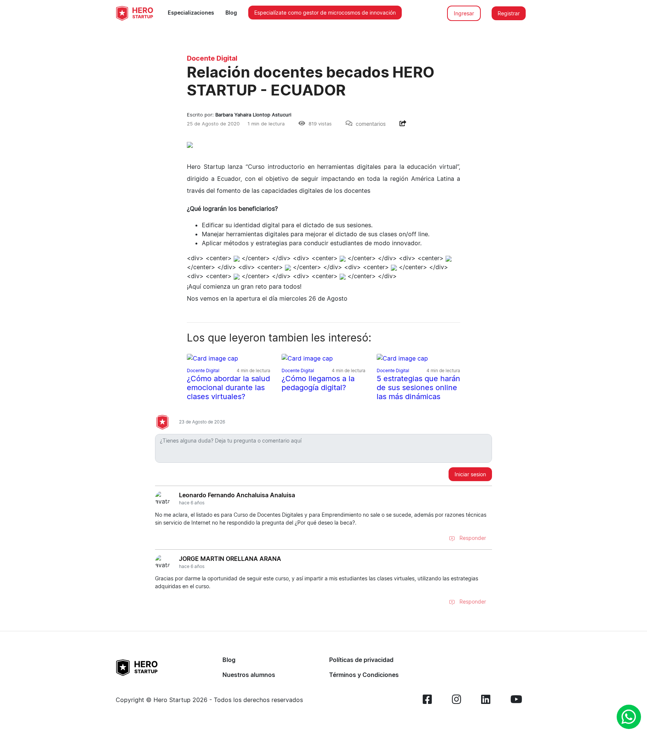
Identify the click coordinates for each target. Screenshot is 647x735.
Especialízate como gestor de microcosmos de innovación (325, 12)
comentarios (371, 124)
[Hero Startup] (134, 13)
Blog (231, 12)
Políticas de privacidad (361, 659)
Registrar (509, 13)
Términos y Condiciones (364, 674)
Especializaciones (191, 12)
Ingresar (464, 13)
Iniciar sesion (470, 474)
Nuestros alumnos (248, 674)
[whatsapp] (629, 717)
